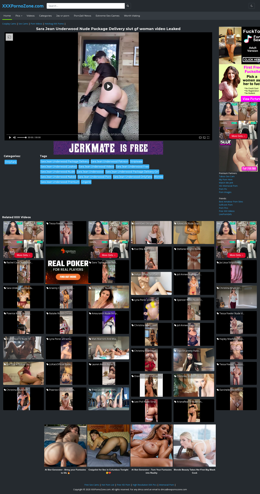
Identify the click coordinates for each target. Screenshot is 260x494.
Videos (30, 15)
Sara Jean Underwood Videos (96, 166)
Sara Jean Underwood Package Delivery (65, 161)
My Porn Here (225, 179)
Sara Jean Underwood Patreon (109, 161)
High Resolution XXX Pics (145, 484)
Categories (45, 15)
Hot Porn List (107, 484)
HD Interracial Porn (228, 185)
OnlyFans (10, 162)
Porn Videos (36, 23)
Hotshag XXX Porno (54, 23)
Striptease (136, 161)
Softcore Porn (226, 204)
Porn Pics (223, 207)
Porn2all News (82, 15)
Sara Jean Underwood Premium (60, 181)
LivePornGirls (225, 214)
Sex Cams (23, 23)
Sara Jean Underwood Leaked (59, 166)
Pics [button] (18, 15)
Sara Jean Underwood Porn (94, 176)
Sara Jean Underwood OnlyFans (132, 176)
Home (7, 15)
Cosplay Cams (9, 23)
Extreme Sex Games (107, 15)
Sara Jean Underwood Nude (58, 171)
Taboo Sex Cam (227, 176)
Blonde (158, 176)
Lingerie (86, 181)
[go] (128, 6)
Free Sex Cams (91, 484)
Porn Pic (223, 189)
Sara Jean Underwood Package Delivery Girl (132, 171)
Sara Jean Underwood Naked (58, 176)
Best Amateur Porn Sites (231, 201)
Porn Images (225, 192)
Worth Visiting (132, 15)
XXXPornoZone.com (23, 6)
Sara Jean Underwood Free (132, 166)
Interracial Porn (166, 484)
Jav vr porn (62, 15)
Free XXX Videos (227, 211)
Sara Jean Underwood (90, 171)
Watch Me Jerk (226, 182)
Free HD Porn (123, 484)
